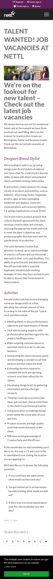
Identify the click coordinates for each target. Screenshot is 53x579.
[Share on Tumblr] (35, 541)
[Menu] (45, 14)
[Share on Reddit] (40, 541)
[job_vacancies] (26, 73)
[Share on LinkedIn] (29, 541)
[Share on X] (12, 541)
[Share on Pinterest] (24, 541)
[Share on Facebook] (7, 541)
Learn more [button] (10, 566)
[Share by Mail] (46, 541)
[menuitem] (18, 2)
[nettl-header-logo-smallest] (22, 14)
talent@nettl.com (16, 455)
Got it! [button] (26, 574)
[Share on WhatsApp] (18, 541)
